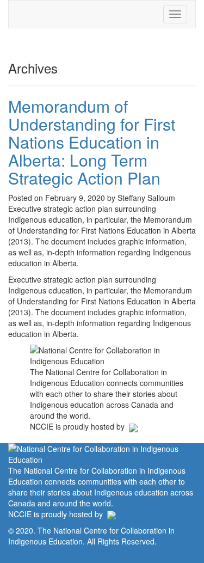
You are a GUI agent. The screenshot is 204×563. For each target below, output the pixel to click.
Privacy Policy (88, 552)
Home (18, 552)
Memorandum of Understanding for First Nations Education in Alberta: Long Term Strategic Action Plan (91, 141)
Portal (46, 552)
